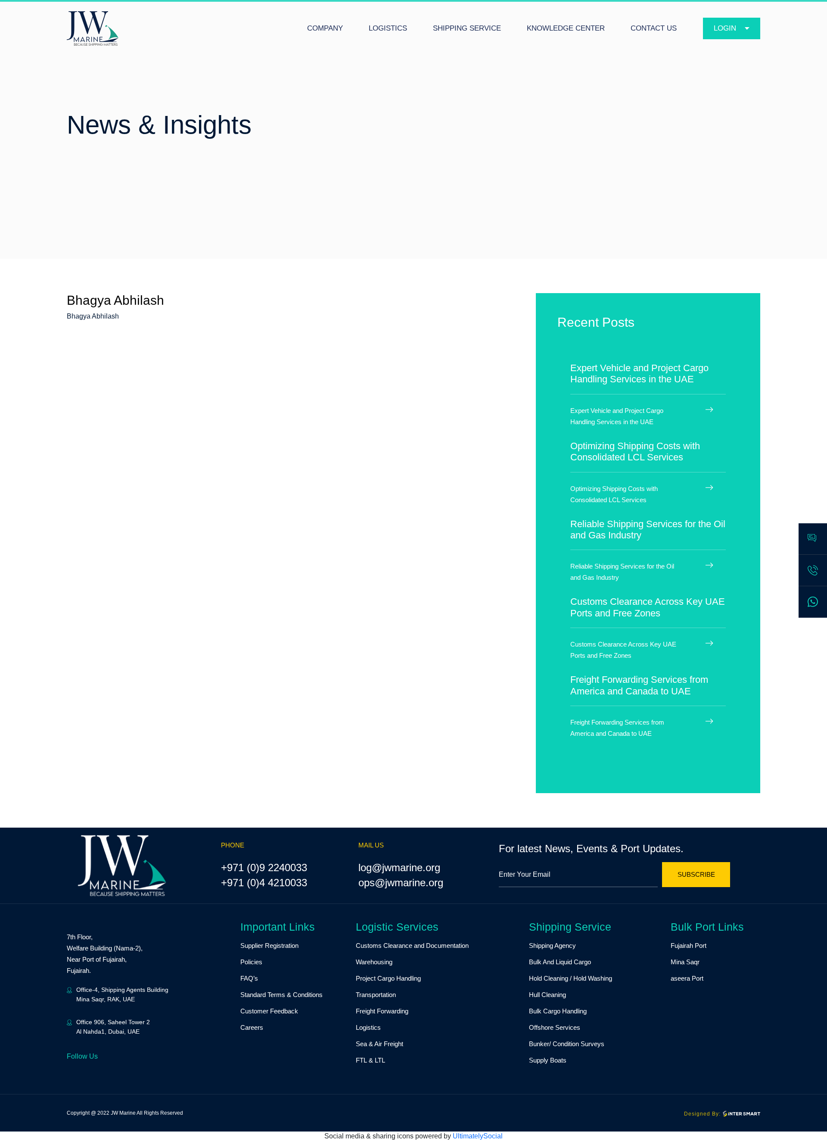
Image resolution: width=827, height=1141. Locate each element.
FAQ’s (249, 978)
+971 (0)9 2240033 (264, 867)
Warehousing (374, 962)
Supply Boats (547, 1060)
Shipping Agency (552, 945)
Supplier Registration (269, 945)
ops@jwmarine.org (400, 882)
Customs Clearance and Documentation (412, 945)
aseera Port (687, 978)
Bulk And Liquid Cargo (560, 962)
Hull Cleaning (547, 994)
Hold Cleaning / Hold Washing (570, 978)
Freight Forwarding (382, 1011)
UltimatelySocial (478, 1136)
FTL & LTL (370, 1060)
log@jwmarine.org (399, 867)
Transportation (376, 994)
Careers (251, 1027)
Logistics (368, 1027)
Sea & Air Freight (379, 1043)
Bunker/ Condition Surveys (566, 1043)
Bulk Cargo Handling (558, 1011)
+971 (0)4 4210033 (264, 882)
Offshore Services (554, 1027)
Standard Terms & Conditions (281, 994)
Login (725, 28)
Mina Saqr (685, 962)
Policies (251, 962)
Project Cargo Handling (388, 978)
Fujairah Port (688, 945)
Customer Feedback (269, 1011)
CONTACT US (654, 28)
